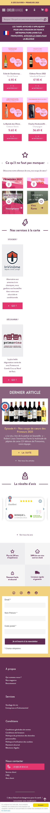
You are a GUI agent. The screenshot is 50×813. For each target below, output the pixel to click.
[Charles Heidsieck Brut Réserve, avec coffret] (37, 108)
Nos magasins (11, 680)
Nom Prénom (10, 613)
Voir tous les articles (26, 461)
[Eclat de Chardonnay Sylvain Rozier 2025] (12, 58)
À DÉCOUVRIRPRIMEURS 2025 (25, 3)
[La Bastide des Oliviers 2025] (12, 108)
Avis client (10, 778)
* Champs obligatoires (13, 648)
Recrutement (11, 683)
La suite (26, 452)
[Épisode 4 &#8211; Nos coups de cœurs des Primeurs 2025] (25, 411)
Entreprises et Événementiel (17, 708)
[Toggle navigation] (3, 10)
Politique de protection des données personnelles (20, 737)
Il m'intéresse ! (12, 87)
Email (7, 600)
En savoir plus (5, 811)
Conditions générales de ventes (18, 730)
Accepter (40, 805)
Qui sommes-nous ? (13, 677)
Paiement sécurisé (13, 745)
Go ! (14, 380)
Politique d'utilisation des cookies (19, 742)
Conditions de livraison (15, 733)
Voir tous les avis (26, 535)
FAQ (7, 775)
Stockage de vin (12, 705)
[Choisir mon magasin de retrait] (27, 10)
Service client (11, 772)
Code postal (10, 626)
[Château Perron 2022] (37, 58)
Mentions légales (12, 748)
